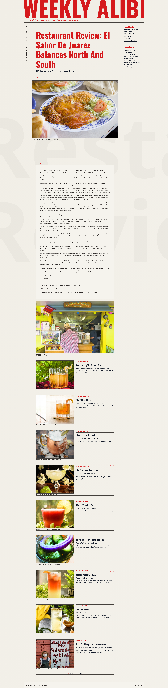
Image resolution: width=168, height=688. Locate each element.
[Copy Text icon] (44, 164)
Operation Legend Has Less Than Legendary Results (131, 30)
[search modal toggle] (141, 20)
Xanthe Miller (79, 536)
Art (48, 20)
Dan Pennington (79, 640)
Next (81, 673)
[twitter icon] (42, 164)
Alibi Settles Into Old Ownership (130, 34)
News (31, 20)
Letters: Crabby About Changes (130, 41)
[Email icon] (46, 164)
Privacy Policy (29, 685)
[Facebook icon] (40, 164)
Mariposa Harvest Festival (129, 50)
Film (37, 20)
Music (42, 20)
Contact (35, 685)
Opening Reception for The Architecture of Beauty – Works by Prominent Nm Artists (131, 56)
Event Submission (73, 20)
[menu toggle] (26, 20)
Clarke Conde (79, 361)
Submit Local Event (43, 685)
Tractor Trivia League (128, 52)
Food (54, 20)
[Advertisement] (75, 151)
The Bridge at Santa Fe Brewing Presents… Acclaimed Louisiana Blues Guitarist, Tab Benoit (132, 62)
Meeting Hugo (127, 38)
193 (77, 673)
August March (39, 77)
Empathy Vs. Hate (127, 36)
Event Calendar (62, 20)
